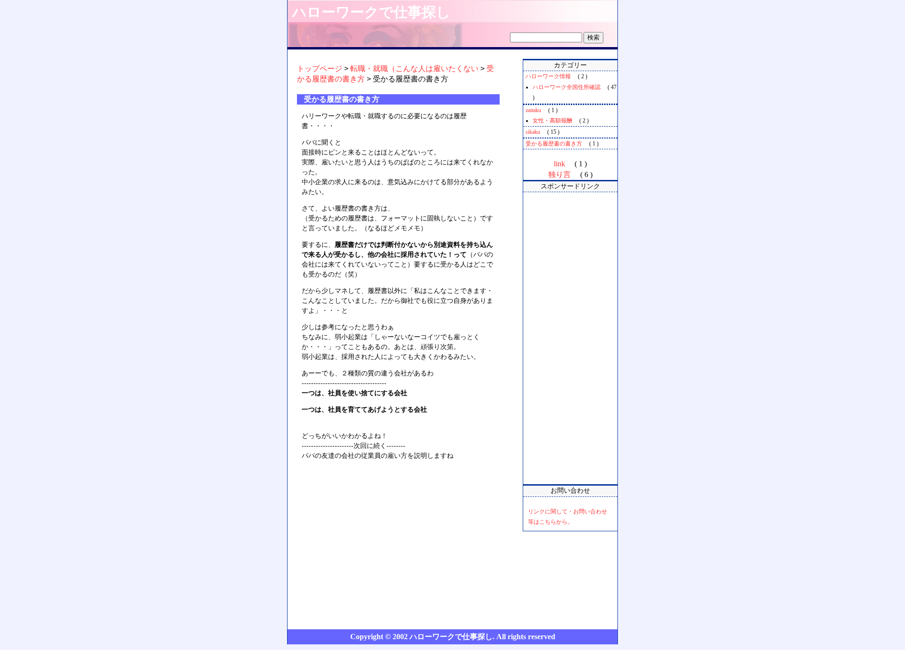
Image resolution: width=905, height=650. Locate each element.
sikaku (533, 132)
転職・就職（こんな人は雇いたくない (414, 69)
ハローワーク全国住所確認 (567, 87)
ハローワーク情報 (548, 76)
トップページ (319, 69)
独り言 (559, 175)
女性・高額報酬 (552, 120)
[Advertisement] (570, 338)
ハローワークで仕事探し (371, 12)
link (559, 164)
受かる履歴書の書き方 (554, 143)
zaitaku (533, 110)
